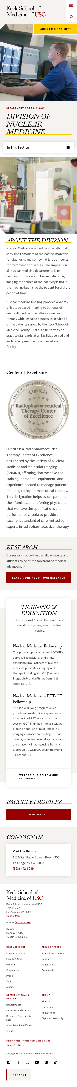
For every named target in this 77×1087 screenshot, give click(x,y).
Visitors (10, 981)
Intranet (19, 1075)
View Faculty (38, 814)
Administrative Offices (18, 1025)
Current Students (16, 953)
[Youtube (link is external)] (36, 1062)
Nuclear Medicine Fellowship (37, 646)
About (46, 995)
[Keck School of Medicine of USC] (24, 895)
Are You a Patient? (55, 29)
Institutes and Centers (18, 1010)
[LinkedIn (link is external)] (46, 1062)
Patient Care (48, 964)
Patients (11, 964)
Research (47, 959)
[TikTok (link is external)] (55, 1062)
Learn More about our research (38, 577)
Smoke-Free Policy (15, 1045)
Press (9, 975)
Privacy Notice (13, 1040)
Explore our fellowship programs (38, 776)
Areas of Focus (51, 947)
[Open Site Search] (71, 16)
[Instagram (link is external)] (27, 1062)
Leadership (48, 1007)
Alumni (10, 987)
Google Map (13, 916)
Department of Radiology (25, 108)
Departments (13, 1004)
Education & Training (53, 953)
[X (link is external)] (18, 1062)
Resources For (16, 947)
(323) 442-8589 (23, 868)
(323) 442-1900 (23, 922)
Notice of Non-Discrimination (36, 1040)
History (46, 1001)
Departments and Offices (17, 997)
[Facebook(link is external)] (8, 1062)
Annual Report (49, 1012)
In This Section (18, 147)
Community (12, 970)
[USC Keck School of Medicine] (26, 11)
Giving (9, 1031)
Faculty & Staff (14, 959)
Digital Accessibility (52, 1018)
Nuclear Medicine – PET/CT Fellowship (37, 699)
